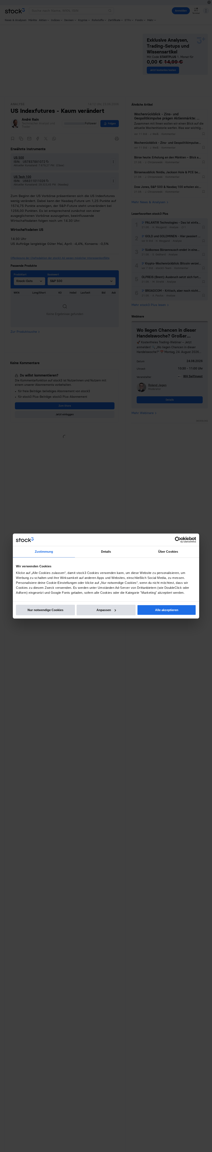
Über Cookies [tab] (168, 551)
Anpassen (103, 610)
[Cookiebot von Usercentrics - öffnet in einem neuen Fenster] (178, 540)
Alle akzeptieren (166, 610)
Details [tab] (106, 551)
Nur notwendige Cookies (45, 610)
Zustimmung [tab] (44, 551)
